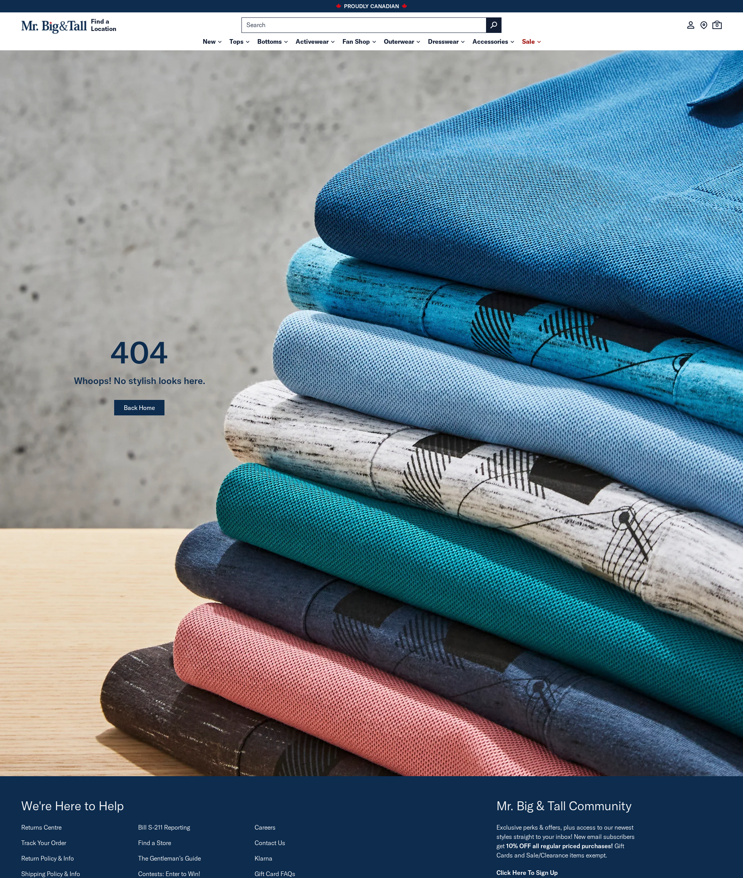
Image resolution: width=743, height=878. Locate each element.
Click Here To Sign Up (527, 872)
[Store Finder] (704, 25)
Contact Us (270, 843)
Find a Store (154, 843)
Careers (265, 827)
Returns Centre (41, 827)
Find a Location (103, 25)
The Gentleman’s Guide (169, 858)
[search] (371, 25)
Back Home (139, 408)
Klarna (263, 858)
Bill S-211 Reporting (164, 827)
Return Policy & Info (47, 858)
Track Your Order (43, 843)
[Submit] (494, 25)
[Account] (690, 25)
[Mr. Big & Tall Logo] (54, 25)
